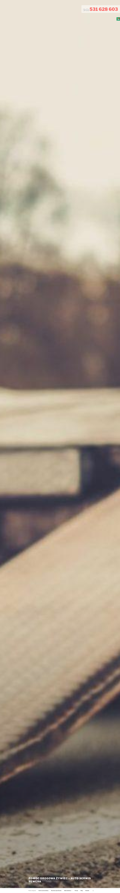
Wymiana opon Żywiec (56, 890)
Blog (82, 890)
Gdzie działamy (67, 890)
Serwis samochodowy (43, 890)
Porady (76, 890)
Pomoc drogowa (32, 890)
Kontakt (87, 890)
